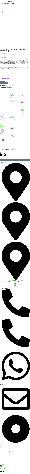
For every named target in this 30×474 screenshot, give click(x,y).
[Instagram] (3, 155)
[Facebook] (1, 155)
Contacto (3, 464)
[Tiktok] (5, 155)
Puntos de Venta (4, 461)
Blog (2, 463)
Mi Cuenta (2, 468)
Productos (3, 455)
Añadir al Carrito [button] (12, 100)
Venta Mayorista (4, 462)
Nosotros (3, 454)
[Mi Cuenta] (1, 466)
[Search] (0, 16)
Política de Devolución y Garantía (9, 281)
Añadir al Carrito (5, 78)
